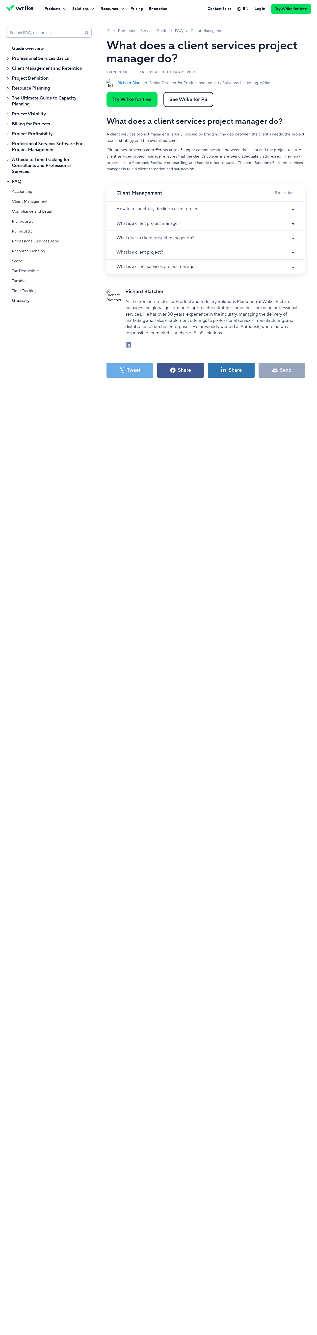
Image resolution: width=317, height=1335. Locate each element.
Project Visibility (29, 114)
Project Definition (30, 78)
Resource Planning (31, 88)
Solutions (80, 8)
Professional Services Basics (40, 58)
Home (108, 31)
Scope (17, 261)
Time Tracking (24, 290)
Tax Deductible (25, 270)
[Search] (87, 33)
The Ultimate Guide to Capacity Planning (44, 101)
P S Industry (22, 221)
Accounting (22, 191)
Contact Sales (219, 8)
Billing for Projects (31, 124)
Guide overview (28, 48)
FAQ (16, 181)
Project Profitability (32, 134)
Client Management (30, 201)
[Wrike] (21, 8)
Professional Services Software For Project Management (47, 147)
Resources (110, 8)
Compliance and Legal (32, 211)
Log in (260, 8)
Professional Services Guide (142, 30)
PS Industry (22, 231)
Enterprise (158, 8)
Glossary (20, 300)
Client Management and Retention (47, 68)
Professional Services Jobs (35, 241)
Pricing (137, 8)
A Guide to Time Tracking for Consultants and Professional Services (41, 165)
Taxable (19, 280)
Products (52, 8)
